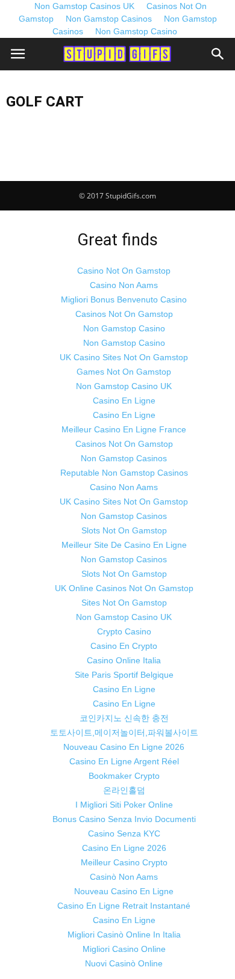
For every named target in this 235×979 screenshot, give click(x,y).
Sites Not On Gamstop (124, 602)
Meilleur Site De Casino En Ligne (124, 545)
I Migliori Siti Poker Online (124, 804)
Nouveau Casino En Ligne (124, 891)
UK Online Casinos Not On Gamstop (124, 588)
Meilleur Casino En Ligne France (123, 429)
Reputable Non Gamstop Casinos (124, 472)
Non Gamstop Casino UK (124, 386)
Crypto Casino (124, 631)
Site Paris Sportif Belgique (124, 675)
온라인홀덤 (124, 790)
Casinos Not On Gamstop (124, 314)
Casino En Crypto (123, 646)
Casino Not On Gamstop (124, 270)
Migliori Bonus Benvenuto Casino (124, 299)
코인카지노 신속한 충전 (124, 718)
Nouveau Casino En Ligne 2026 (123, 747)
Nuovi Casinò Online (124, 963)
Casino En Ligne (124, 400)
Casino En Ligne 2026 (124, 848)
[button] (218, 54)
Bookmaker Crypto (124, 776)
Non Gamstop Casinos (109, 18)
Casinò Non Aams (124, 877)
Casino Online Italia (124, 660)
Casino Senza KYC (124, 833)
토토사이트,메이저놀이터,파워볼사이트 (124, 732)
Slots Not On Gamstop (124, 530)
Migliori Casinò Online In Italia (124, 934)
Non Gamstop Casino (136, 31)
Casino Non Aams (124, 285)
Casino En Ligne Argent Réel (124, 761)
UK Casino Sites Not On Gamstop (124, 357)
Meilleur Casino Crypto (124, 862)
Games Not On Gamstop (124, 371)
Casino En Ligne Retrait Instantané (123, 905)
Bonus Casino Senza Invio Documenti (124, 819)
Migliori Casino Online (124, 949)
